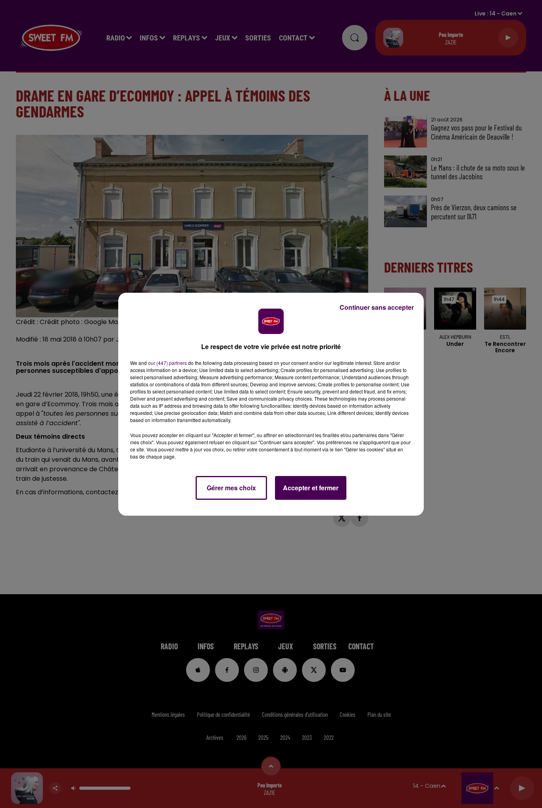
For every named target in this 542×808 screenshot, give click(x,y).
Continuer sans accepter (377, 307)
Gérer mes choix (231, 487)
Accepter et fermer (310, 487)
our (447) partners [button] (167, 362)
